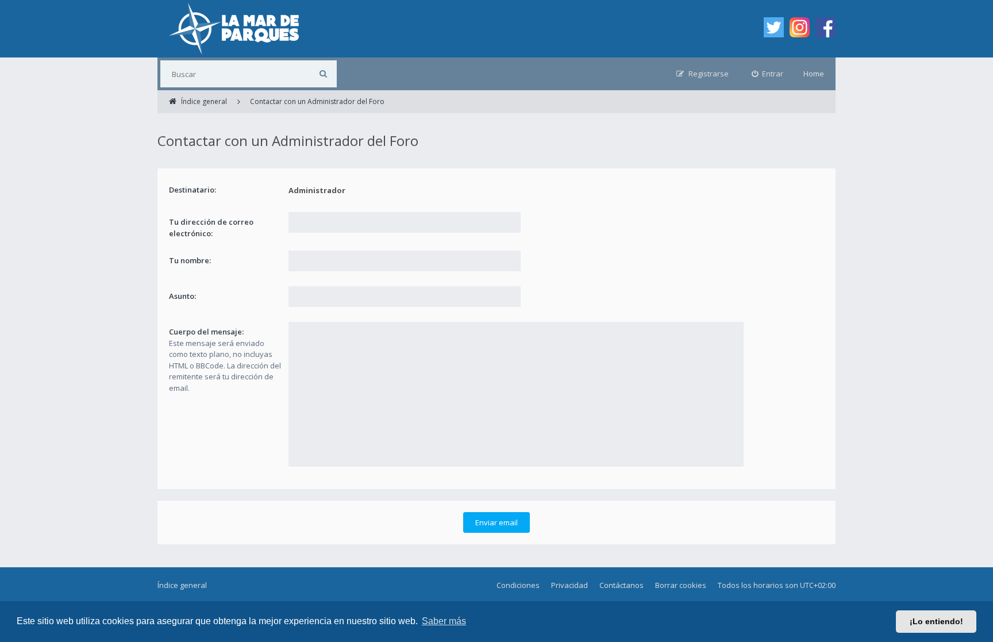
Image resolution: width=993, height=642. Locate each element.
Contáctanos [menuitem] (621, 585)
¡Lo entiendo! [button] (936, 621)
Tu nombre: (190, 260)
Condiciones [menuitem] (518, 585)
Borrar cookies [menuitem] (680, 585)
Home (813, 73)
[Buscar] (323, 73)
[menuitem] (767, 73)
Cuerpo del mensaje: (206, 331)
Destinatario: (192, 189)
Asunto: (182, 296)
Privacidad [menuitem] (569, 585)
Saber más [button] (444, 621)
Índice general (182, 585)
